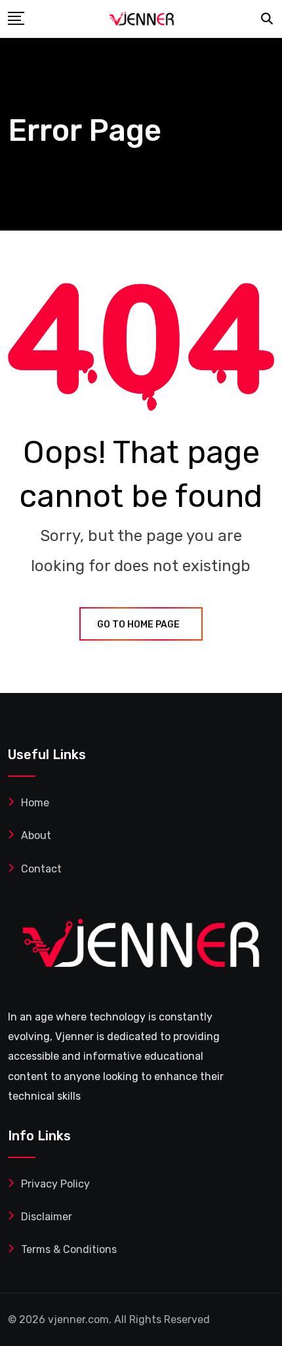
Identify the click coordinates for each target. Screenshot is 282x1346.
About (36, 835)
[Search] (267, 19)
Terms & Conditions (69, 1249)
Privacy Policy (55, 1184)
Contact (41, 869)
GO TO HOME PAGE (138, 624)
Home (35, 802)
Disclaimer (46, 1216)
